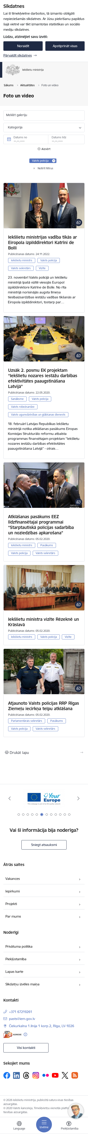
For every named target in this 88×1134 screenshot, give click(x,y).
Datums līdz (59, 137)
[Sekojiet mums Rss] (74, 1075)
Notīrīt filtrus (45, 168)
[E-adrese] (12, 1034)
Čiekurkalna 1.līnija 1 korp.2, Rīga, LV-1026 (41, 1026)
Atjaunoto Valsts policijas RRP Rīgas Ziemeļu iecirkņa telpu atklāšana (43, 705)
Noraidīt (23, 46)
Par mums (13, 916)
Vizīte (42, 268)
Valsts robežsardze (23, 406)
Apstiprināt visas (65, 46)
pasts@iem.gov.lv (22, 1019)
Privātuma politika (18, 946)
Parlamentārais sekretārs (26, 720)
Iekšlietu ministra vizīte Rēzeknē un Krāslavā (43, 622)
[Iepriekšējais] (10, 798)
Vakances (12, 878)
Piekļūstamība (15, 959)
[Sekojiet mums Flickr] (45, 1075)
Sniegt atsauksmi (44, 845)
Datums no (20, 137)
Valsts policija (48, 260)
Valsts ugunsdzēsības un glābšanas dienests (38, 414)
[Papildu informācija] (25, 1034)
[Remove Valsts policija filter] (53, 160)
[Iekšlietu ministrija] (44, 75)
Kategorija (15, 127)
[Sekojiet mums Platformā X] (65, 1075)
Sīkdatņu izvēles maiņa (22, 984)
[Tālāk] (78, 798)
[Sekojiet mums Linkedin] (16, 1075)
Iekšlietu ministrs (21, 260)
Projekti (11, 904)
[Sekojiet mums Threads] (26, 1075)
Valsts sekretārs (21, 268)
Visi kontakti (26, 1048)
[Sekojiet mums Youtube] (55, 1075)
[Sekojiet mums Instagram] (35, 1075)
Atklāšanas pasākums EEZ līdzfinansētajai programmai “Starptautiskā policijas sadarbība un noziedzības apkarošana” (41, 524)
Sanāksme (17, 399)
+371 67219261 (20, 1012)
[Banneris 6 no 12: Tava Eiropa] (44, 798)
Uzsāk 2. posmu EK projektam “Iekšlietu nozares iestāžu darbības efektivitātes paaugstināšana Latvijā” (42, 378)
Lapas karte (14, 971)
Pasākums (46, 545)
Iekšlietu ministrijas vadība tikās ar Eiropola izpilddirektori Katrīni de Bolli (42, 242)
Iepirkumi (12, 891)
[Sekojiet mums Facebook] (6, 1075)
